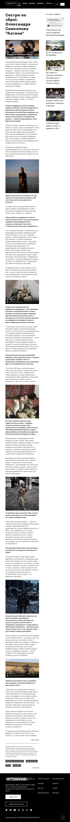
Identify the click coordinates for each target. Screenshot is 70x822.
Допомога (56, 793)
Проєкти (49, 3)
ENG (57, 4)
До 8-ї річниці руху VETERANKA (54, 53)
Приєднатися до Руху (16, 804)
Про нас (40, 788)
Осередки (40, 3)
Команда (32, 3)
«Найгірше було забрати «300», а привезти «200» (53, 125)
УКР (62, 4)
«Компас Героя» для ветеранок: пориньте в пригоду (55, 103)
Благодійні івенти (58, 778)
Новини (24, 3)
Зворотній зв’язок (44, 778)
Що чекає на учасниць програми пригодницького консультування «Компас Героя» (54, 78)
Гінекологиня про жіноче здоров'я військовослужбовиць (55, 32)
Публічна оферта (43, 793)
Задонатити (12, 3)
